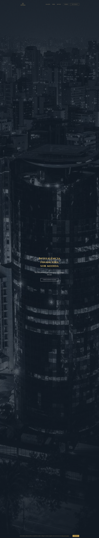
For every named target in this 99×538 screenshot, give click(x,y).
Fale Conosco (75, 4)
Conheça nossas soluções (49, 279)
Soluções (48, 4)
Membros (66, 4)
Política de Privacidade (65, 535)
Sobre (53, 4)
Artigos (59, 4)
